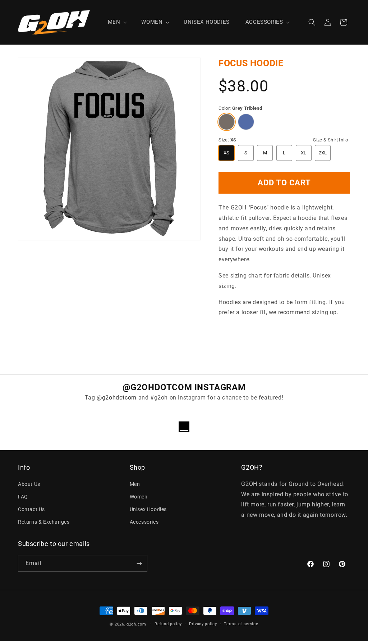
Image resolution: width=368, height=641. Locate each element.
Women (139, 497)
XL (304, 152)
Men (135, 484)
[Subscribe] (139, 563)
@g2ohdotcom (117, 397)
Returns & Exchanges (43, 522)
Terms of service (241, 624)
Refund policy (168, 624)
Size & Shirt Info (330, 140)
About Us (29, 484)
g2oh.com (136, 624)
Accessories (144, 522)
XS (227, 152)
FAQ (23, 497)
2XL (323, 152)
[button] (117, 22)
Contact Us (31, 509)
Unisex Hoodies (148, 509)
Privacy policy (203, 624)
